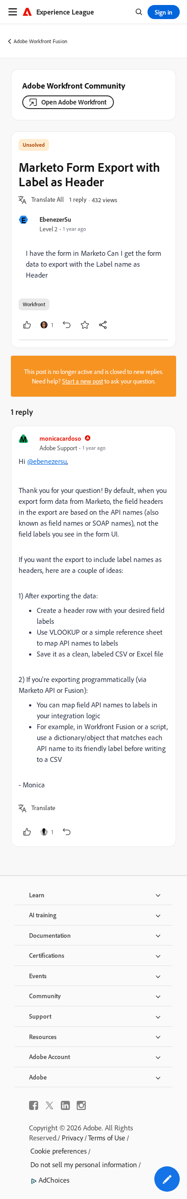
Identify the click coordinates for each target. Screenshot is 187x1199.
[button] (47, 199)
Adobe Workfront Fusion (40, 41)
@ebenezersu (47, 461)
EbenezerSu (55, 219)
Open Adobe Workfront (74, 102)
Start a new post (82, 381)
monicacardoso (60, 438)
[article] (93, 636)
